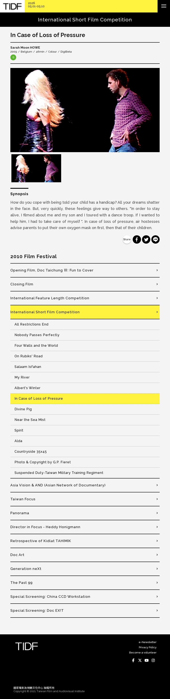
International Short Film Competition (45, 312)
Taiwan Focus (22, 499)
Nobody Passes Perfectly (37, 335)
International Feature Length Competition (49, 298)
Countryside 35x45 (31, 452)
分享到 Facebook (137, 239)
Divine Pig (23, 409)
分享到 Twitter (146, 239)
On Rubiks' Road (29, 356)
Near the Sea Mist (30, 420)
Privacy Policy (148, 647)
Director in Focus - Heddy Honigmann (45, 527)
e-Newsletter (148, 642)
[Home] (12, 6)
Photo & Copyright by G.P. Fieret (43, 462)
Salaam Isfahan (28, 367)
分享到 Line (155, 239)
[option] (85, 110)
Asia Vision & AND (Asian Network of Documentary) (58, 485)
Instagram (153, 660)
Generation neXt (25, 569)
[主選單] (164, 6)
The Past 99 (21, 583)
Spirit (19, 430)
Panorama (19, 513)
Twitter (140, 660)
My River (22, 377)
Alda (18, 441)
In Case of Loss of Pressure (39, 399)
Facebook (133, 660)
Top (152, 677)
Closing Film (21, 284)
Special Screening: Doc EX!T (37, 610)
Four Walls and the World (36, 346)
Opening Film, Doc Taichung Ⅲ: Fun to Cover (52, 270)
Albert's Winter (27, 388)
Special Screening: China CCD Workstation (50, 596)
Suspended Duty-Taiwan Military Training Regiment (59, 473)
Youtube (146, 660)
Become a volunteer (143, 652)
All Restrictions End (32, 324)
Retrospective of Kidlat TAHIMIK (40, 541)
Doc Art (17, 555)
